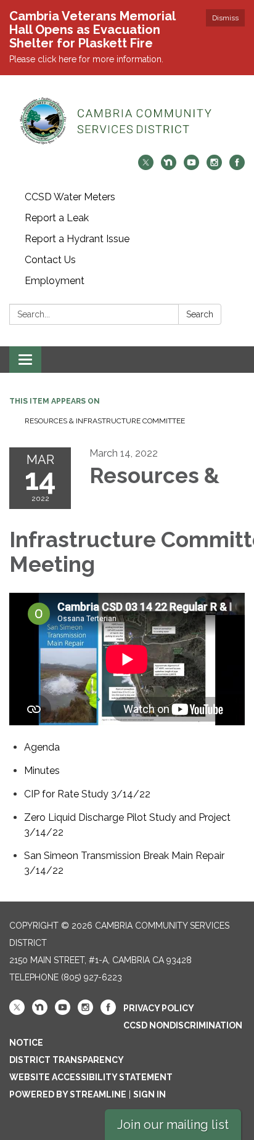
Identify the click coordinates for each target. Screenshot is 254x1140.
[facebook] (237, 167)
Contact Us (50, 260)
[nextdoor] (168, 167)
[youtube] (191, 167)
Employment (54, 281)
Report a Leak (57, 218)
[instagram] (214, 167)
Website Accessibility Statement (91, 1077)
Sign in (149, 1094)
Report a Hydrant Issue (77, 239)
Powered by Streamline (67, 1094)
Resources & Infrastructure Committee (105, 421)
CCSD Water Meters (70, 197)
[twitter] (146, 167)
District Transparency (66, 1060)
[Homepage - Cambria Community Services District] (127, 121)
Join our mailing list (173, 1124)
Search (199, 314)
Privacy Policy (158, 1008)
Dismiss (225, 18)
